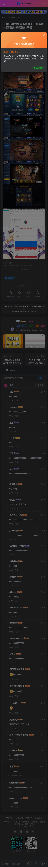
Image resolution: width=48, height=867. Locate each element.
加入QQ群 (38, 68)
